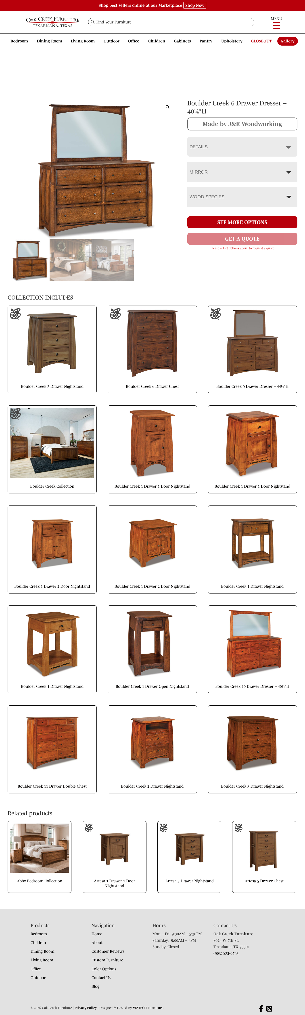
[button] (168, 107)
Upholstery (231, 41)
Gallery (288, 41)
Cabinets (182, 41)
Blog (95, 986)
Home (97, 934)
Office (133, 41)
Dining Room (49, 41)
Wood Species (207, 196)
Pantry (206, 41)
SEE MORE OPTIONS (242, 222)
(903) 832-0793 (225, 953)
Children (156, 41)
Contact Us (101, 977)
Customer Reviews (108, 951)
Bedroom (19, 41)
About (97, 942)
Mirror (199, 172)
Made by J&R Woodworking (242, 123)
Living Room (83, 41)
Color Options (104, 969)
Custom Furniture (107, 960)
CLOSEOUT (261, 41)
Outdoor (111, 41)
